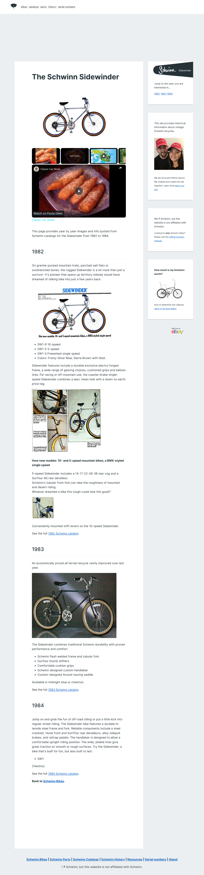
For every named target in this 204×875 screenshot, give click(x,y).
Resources (134, 859)
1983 (163, 93)
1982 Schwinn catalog (63, 533)
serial (66, 6)
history (52, 6)
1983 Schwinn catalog (63, 689)
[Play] (103, 156)
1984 (170, 93)
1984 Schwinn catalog (63, 773)
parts (43, 6)
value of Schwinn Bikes (165, 308)
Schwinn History (113, 859)
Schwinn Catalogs (86, 859)
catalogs (34, 6)
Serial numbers (155, 859)
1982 (157, 93)
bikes (24, 6)
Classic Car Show (50, 169)
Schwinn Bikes (53, 781)
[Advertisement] (102, 34)
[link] (36, 169)
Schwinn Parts (60, 859)
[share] (120, 167)
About (173, 859)
